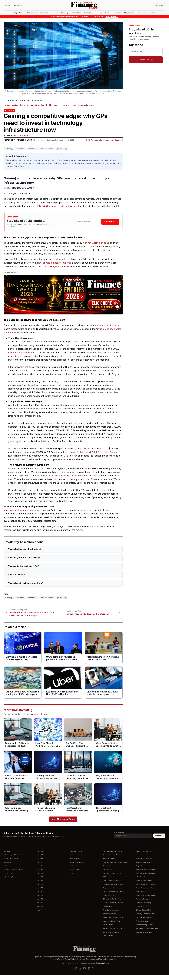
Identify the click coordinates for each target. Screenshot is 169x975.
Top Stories (19, 13)
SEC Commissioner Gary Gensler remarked (66, 475)
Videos (108, 13)
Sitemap (100, 963)
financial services (47, 149)
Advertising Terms (10, 877)
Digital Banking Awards (111, 932)
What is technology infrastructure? (24, 549)
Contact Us (7, 862)
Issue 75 (40, 888)
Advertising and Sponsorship (14, 855)
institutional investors (19, 352)
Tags (107, 963)
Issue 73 (40, 895)
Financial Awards (142, 921)
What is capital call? (17, 575)
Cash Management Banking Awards (115, 862)
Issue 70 (40, 906)
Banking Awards (108, 925)
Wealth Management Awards (146, 888)
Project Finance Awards (144, 866)
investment (20, 149)
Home (6, 105)
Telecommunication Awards (146, 873)
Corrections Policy (142, 906)
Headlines (141, 13)
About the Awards (76, 851)
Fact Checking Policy (143, 917)
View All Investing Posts (63, 819)
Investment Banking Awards (112, 921)
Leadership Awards (143, 855)
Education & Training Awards (113, 899)
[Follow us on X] (93, 968)
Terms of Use (8, 873)
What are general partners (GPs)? (24, 558)
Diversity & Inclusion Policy (145, 914)
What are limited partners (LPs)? (23, 566)
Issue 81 (39, 866)
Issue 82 (40, 862)
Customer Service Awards (112, 873)
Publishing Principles (143, 899)
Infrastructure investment (17, 510)
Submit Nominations (77, 862)
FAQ (71, 873)
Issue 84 (40, 855)
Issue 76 (40, 884)
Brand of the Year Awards (112, 855)
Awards (117, 13)
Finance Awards (108, 936)
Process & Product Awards (145, 869)
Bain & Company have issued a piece (58, 206)
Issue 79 (40, 873)
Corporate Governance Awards (114, 884)
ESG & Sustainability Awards (113, 903)
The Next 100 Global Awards (146, 884)
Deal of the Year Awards (111, 880)
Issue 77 (40, 880)
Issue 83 (40, 858)
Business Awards (109, 858)
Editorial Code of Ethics (144, 910)
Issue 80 (40, 869)
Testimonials (74, 866)
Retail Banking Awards (144, 932)
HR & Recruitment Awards (145, 877)
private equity (62, 149)
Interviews (32, 13)
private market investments (57, 263)
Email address (119, 832)
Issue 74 (40, 891)
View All (40, 910)
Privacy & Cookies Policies (13, 869)
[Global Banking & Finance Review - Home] (84, 5)
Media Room (74, 869)
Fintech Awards (108, 895)
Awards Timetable (76, 855)
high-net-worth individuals (96, 243)
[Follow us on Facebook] (84, 968)
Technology (76, 13)
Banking (64, 13)
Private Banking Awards (144, 925)
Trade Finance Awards (144, 880)
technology (9, 149)
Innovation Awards (109, 914)
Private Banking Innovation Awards (148, 928)
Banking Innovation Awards (112, 928)
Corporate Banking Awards (112, 888)
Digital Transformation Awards (113, 891)
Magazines (129, 13)
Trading (98, 13)
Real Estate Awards (143, 862)
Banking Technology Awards (113, 866)
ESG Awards (107, 906)
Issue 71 (39, 903)
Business (44, 13)
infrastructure (32, 149)
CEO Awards (107, 869)
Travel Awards (141, 891)
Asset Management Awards (112, 851)
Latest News (8, 866)
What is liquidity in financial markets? (25, 583)
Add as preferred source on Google (106, 140)
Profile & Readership (11, 858)
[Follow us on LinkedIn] (89, 968)
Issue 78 (40, 877)
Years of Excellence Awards (146, 895)
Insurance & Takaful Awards (113, 917)
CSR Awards (107, 877)
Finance (54, 13)
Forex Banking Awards (111, 910)
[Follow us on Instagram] (80, 968)
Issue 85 (40, 851)
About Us (7, 851)
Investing (88, 13)
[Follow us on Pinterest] (75, 968)
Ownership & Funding (143, 903)
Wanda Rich (22, 135)
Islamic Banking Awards (144, 858)
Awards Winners (75, 858)
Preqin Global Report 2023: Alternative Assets (93, 452)
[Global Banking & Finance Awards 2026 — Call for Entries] (63, 294)
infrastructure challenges (44, 266)
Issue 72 (40, 899)
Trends (152, 13)
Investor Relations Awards (145, 851)
